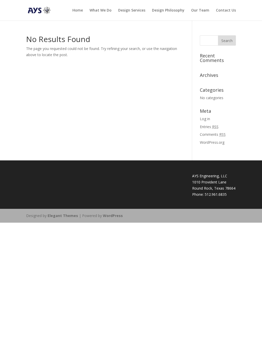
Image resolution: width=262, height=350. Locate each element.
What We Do (101, 10)
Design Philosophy (168, 10)
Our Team (200, 10)
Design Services (131, 10)
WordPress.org (212, 142)
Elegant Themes (63, 215)
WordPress (113, 215)
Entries (209, 126)
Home (77, 10)
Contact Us (226, 10)
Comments (213, 134)
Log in (205, 118)
